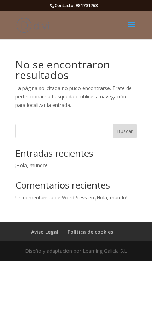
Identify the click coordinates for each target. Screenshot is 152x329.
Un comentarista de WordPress (51, 197)
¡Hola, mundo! (31, 165)
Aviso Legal (44, 231)
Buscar (125, 131)
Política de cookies (90, 231)
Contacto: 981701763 (76, 5)
